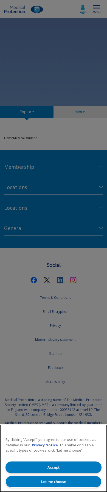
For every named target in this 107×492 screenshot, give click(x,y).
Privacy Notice (45, 445)
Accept (53, 467)
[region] (53, 458)
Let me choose (53, 481)
